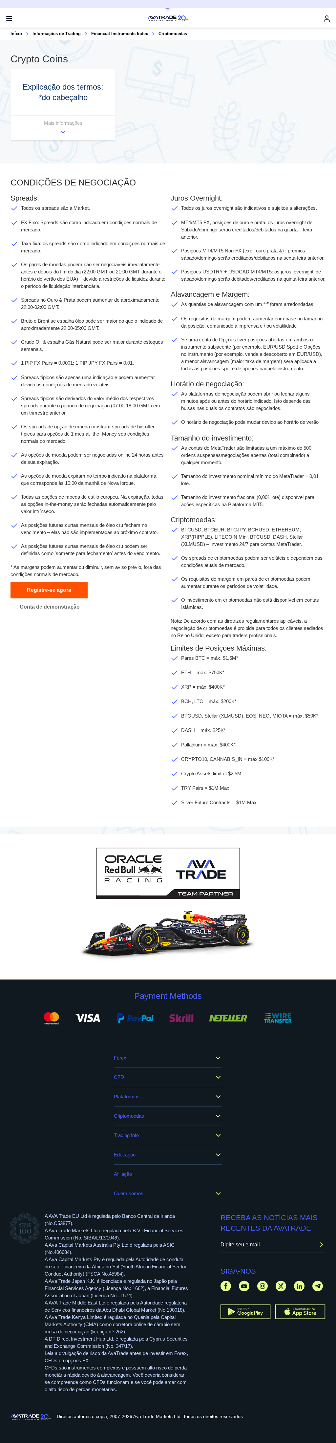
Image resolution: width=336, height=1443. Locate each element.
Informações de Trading (56, 33)
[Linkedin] (299, 1286)
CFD (119, 1077)
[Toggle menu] (9, 18)
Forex (120, 1058)
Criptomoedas (129, 1116)
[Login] (327, 18)
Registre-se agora (49, 590)
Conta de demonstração (50, 607)
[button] (63, 104)
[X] (281, 1286)
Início (16, 33)
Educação (125, 1154)
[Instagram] (262, 1286)
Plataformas (127, 1096)
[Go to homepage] (31, 1417)
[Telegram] (317, 1286)
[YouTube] (244, 1286)
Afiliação (123, 1174)
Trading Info (126, 1135)
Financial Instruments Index (119, 33)
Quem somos (128, 1193)
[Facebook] (225, 1286)
